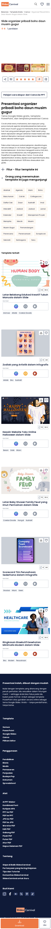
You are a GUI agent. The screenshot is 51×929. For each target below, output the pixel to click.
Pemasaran (8, 769)
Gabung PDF (9, 832)
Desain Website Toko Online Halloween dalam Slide (19, 433)
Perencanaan (24, 233)
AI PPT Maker (9, 802)
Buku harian (8, 196)
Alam (30, 190)
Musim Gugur (9, 227)
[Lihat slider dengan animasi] (39, 79)
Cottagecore (35, 196)
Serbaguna (21, 240)
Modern (11, 660)
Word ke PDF (9, 825)
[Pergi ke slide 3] (38, 68)
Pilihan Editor (9, 740)
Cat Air (22, 196)
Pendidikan (8, 759)
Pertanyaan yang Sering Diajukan (19, 868)
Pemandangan (26, 227)
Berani (5, 450)
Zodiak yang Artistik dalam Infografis (25, 364)
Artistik (14, 313)
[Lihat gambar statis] (46, 79)
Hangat (21, 520)
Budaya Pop (9, 776)
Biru (11, 380)
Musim (31, 221)
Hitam (18, 450)
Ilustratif (31, 202)
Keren (21, 590)
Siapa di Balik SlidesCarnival (16, 864)
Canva (27, 12)
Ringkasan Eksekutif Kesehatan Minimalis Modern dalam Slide (22, 644)
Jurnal (43, 209)
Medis (5, 766)
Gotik (12, 450)
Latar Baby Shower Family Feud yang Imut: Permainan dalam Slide (25, 503)
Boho (40, 190)
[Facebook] (10, 894)
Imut (42, 202)
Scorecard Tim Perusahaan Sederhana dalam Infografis (20, 573)
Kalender (7, 215)
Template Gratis (16, 12)
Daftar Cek (8, 202)
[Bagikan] (5, 79)
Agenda (19, 190)
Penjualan (8, 773)
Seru (33, 240)
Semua (6, 727)
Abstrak (7, 190)
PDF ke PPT (8, 815)
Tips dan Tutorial (11, 871)
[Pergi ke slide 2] (23, 68)
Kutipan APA (9, 808)
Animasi (6, 313)
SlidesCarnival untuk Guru (16, 878)
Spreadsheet (9, 783)
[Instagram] (4, 894)
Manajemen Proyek (36, 215)
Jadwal (19, 209)
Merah (19, 221)
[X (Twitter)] (21, 894)
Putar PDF (7, 839)
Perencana (8, 233)
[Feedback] (10, 79)
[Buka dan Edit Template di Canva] (16, 306)
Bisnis (5, 763)
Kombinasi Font (10, 805)
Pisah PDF (7, 836)
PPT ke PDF (8, 812)
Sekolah (7, 240)
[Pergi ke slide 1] (8, 68)
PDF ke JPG (8, 822)
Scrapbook (41, 233)
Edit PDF (6, 829)
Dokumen (7, 780)
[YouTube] (16, 894)
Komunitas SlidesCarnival (15, 875)
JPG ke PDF (8, 819)
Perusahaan (21, 660)
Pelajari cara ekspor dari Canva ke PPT (24, 94)
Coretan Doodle (25, 313)
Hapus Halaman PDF (12, 846)
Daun (20, 202)
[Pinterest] (27, 894)
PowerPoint (8, 730)
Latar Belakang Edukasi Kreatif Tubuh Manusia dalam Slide (25, 296)
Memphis (7, 221)
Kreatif (19, 215)
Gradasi (6, 590)
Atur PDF (7, 842)
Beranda (4, 12)
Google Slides (9, 734)
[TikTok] (32, 894)
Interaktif (7, 209)
